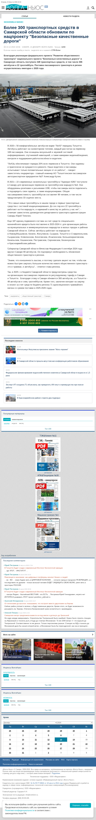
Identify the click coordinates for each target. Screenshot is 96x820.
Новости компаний (35, 764)
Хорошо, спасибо (80, 805)
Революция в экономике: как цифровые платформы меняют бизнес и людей (36, 577)
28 (49, 731)
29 (61, 731)
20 (61, 744)
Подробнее (56, 773)
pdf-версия (48, 473)
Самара (47, 296)
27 (36, 731)
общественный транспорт (32, 296)
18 (36, 744)
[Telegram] (23, 303)
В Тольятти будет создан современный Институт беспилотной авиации (33, 568)
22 (87, 744)
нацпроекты (14, 296)
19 (49, 744)
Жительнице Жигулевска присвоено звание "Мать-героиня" (42, 349)
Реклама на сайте (52, 760)
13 (61, 739)
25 (10, 731)
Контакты (6, 760)
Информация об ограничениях (32, 760)
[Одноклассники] (19, 303)
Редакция (15, 760)
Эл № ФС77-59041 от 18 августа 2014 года (46, 783)
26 (23, 731)
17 (23, 744)
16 (10, 744)
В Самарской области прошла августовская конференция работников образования (53, 361)
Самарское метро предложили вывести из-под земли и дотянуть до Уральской (36, 615)
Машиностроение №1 (48, 515)
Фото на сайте (9, 635)
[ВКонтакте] (16, 303)
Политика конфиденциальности (15, 764)
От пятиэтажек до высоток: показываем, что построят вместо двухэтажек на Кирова (38, 603)
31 (23, 753)
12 (49, 739)
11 (36, 739)
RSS (62, 760)
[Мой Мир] (26, 303)
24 (23, 748)
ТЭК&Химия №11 (48, 436)
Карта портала (72, 760)
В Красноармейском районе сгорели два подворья (38, 398)
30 (74, 731)
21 (74, 744)
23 (10, 748)
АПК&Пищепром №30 (48, 475)
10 (23, 739)
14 (74, 739)
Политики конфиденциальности (19, 810)
